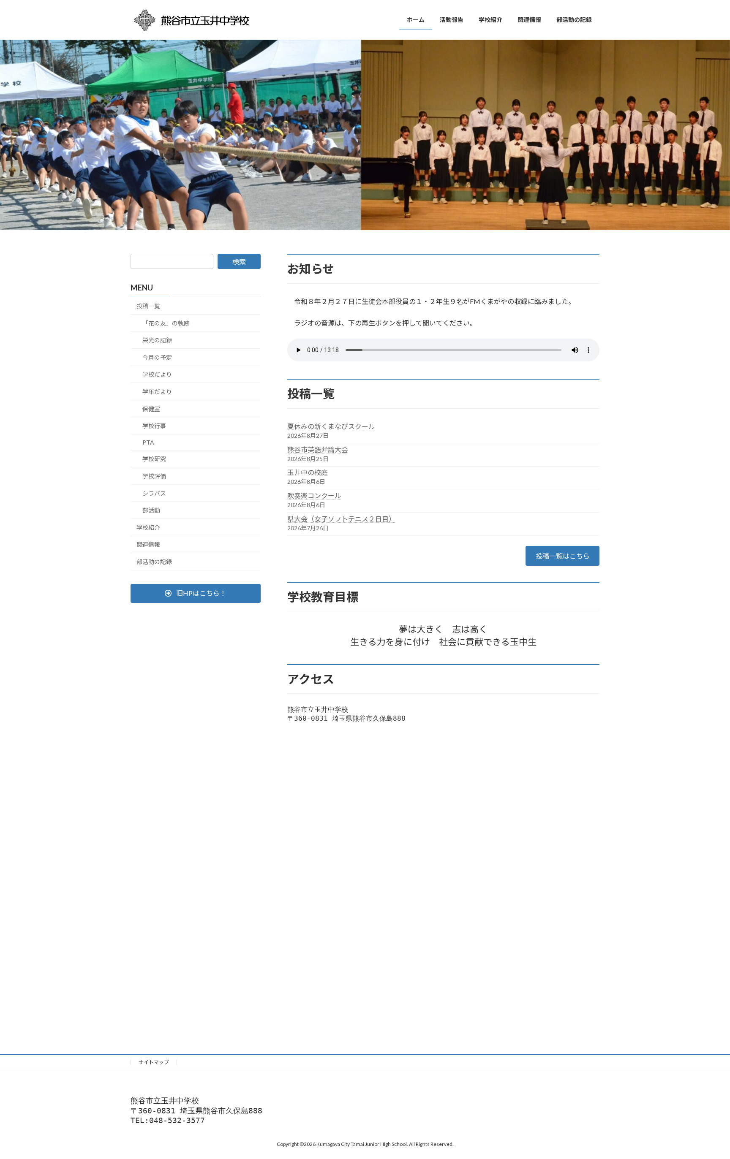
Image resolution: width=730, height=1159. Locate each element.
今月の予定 (157, 357)
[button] (196, 593)
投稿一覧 (148, 305)
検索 (239, 262)
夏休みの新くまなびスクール (331, 426)
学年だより (157, 391)
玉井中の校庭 (307, 472)
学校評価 (154, 476)
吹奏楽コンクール (314, 495)
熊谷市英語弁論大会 (317, 449)
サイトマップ (154, 1062)
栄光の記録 (157, 340)
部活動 (151, 510)
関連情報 (148, 544)
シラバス (154, 493)
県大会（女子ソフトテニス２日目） (341, 519)
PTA (148, 442)
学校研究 (154, 459)
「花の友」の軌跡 (166, 323)
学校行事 (154, 426)
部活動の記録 (154, 561)
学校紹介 (148, 527)
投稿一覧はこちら (563, 556)
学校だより (157, 374)
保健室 (151, 409)
